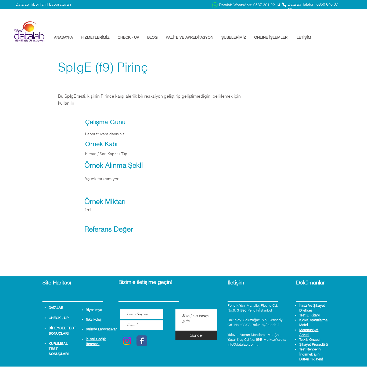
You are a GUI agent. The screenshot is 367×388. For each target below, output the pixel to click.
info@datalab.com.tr (243, 344)
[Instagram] (127, 340)
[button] (95, 37)
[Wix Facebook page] (141, 340)
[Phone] (284, 4)
